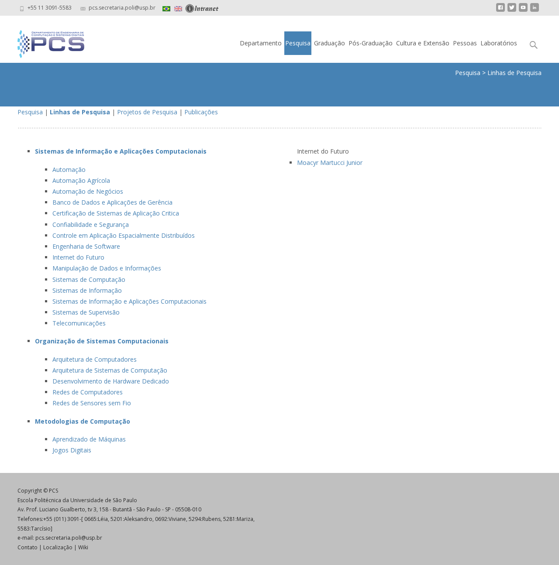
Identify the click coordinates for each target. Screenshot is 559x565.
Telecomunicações (79, 323)
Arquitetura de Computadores (94, 359)
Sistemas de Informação (87, 290)
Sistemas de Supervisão (86, 312)
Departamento (261, 43)
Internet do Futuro (78, 257)
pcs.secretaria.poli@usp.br (68, 537)
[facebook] (500, 11)
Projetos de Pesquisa (147, 112)
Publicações (201, 112)
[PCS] (43, 41)
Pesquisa (298, 43)
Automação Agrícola (81, 180)
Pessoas (465, 43)
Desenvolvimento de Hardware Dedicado (110, 381)
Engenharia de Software (86, 246)
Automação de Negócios (87, 191)
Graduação (329, 43)
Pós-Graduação (371, 43)
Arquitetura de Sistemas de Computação (109, 370)
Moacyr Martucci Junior (329, 162)
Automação (69, 169)
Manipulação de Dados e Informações (106, 268)
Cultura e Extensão (422, 43)
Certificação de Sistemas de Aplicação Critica (115, 213)
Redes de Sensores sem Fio (91, 403)
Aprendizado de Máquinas (89, 439)
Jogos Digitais (71, 450)
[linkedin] (534, 11)
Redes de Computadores (87, 392)
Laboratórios (498, 43)
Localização (57, 547)
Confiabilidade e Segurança (90, 224)
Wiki (83, 547)
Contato (27, 547)
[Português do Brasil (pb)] (166, 7)
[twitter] (511, 11)
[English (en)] (178, 7)
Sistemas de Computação (88, 279)
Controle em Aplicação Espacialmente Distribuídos (123, 235)
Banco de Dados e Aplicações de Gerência (112, 202)
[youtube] (523, 11)
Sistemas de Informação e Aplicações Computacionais (129, 301)
